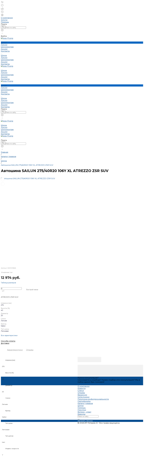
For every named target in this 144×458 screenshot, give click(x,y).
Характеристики (15, 350)
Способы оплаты (8, 341)
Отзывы (29, 350)
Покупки (82, 410)
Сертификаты (84, 401)
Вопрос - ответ (84, 412)
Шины (4, 55)
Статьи (81, 391)
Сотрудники (83, 397)
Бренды (81, 414)
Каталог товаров (85, 403)
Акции (4, 62)
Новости (82, 388)
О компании (7, 18)
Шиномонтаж (7, 60)
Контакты (5, 64)
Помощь (5, 22)
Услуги (4, 20)
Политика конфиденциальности (93, 399)
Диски (4, 58)
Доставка (5, 343)
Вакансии (82, 395)
